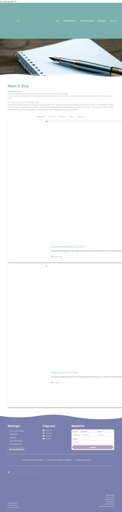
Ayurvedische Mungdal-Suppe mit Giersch (67, 246)
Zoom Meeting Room (16, 444)
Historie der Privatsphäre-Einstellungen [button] (59, 460)
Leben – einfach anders (17, 431)
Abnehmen (51, 116)
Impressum (13, 437)
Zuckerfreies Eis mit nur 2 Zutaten (65, 372)
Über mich (113, 21)
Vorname (84, 431)
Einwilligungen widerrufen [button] (83, 460)
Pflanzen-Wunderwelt (87, 21)
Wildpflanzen (81, 116)
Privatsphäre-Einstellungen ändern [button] (32, 460)
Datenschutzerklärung (16, 441)
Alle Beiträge (40, 116)
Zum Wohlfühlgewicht (70, 21)
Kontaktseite (13, 434)
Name (100, 431)
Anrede (75, 431)
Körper (71, 116)
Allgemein (62, 116)
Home (57, 21)
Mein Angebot (102, 21)
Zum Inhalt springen (7, 1)
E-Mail (74, 439)
